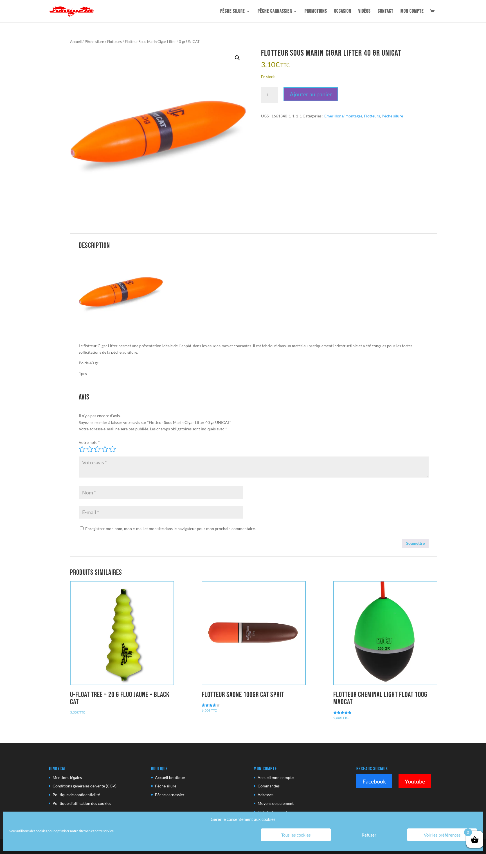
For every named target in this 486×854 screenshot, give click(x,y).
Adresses (265, 794)
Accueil (76, 41)
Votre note (89, 442)
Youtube (415, 781)
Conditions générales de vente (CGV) (84, 785)
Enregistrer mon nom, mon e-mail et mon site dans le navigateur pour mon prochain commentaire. (170, 528)
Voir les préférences (442, 834)
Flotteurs (114, 41)
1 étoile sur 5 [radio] (82, 449)
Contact (385, 11)
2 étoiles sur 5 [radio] (89, 449)
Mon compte (412, 11)
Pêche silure (232, 11)
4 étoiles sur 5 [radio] (105, 449)
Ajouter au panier (311, 94)
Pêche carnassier (275, 11)
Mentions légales (67, 777)
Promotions (316, 11)
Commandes (269, 785)
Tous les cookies (296, 834)
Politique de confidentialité (76, 794)
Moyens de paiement (276, 803)
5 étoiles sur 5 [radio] (112, 449)
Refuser (369, 834)
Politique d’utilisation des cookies (82, 803)
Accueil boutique (170, 777)
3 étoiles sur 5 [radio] (97, 449)
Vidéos (364, 11)
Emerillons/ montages (343, 115)
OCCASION (342, 11)
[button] (237, 58)
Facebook (374, 781)
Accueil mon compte (276, 777)
